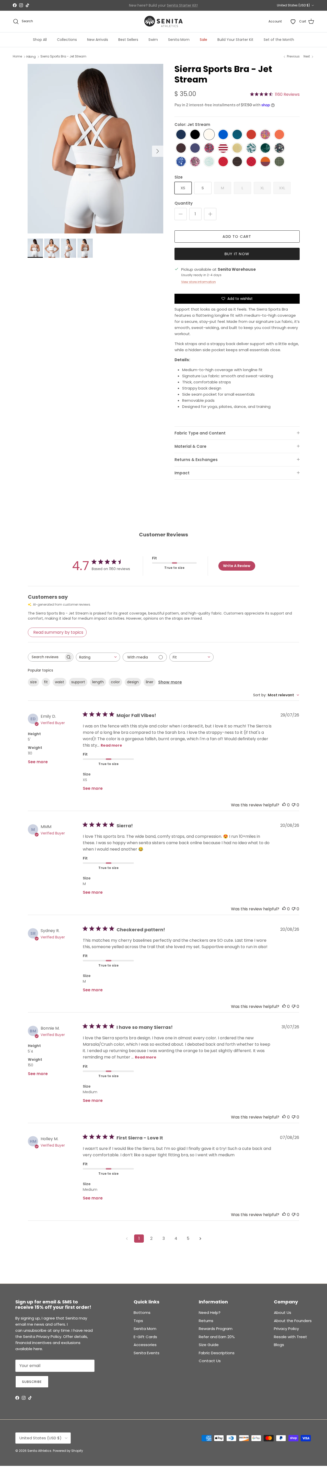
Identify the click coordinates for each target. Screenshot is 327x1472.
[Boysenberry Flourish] (195, 162)
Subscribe (32, 1381)
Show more (170, 682)
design (133, 682)
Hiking (31, 56)
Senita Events (146, 1353)
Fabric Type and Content (200, 433)
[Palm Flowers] (251, 148)
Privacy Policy (286, 1328)
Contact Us (210, 1360)
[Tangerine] (279, 134)
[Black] (195, 134)
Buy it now (237, 253)
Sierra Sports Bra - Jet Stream (63, 56)
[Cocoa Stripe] (237, 162)
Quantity (183, 203)
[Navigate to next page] (200, 1238)
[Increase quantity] (210, 214)
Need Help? (209, 1312)
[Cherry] (251, 134)
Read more (111, 745)
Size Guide (209, 1344)
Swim (153, 39)
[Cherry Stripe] (223, 148)
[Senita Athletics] (163, 21)
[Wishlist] (293, 21)
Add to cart (237, 236)
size (33, 682)
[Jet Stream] (209, 134)
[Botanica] (279, 148)
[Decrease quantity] (180, 214)
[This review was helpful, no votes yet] (284, 805)
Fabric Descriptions (217, 1353)
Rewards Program (215, 1328)
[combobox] (98, 657)
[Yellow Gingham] (237, 148)
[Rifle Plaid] (279, 162)
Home (17, 56)
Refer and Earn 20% (217, 1336)
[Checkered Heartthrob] (251, 162)
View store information (198, 282)
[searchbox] (46, 657)
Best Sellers (128, 39)
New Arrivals (97, 39)
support (78, 682)
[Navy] (181, 134)
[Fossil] (181, 148)
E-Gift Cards (145, 1336)
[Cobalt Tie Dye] (181, 162)
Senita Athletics (39, 1451)
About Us (282, 1312)
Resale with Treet (290, 1336)
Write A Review (236, 565)
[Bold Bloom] (209, 148)
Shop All (40, 39)
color (115, 682)
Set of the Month (279, 39)
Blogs (279, 1344)
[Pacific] (237, 134)
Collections (67, 39)
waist (59, 682)
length (98, 682)
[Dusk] (195, 148)
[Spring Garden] (265, 134)
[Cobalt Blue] (223, 134)
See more (38, 762)
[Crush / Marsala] (265, 162)
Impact (182, 473)
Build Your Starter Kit (235, 39)
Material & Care (190, 446)
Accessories (145, 1344)
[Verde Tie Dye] (265, 148)
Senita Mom (179, 39)
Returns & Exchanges (196, 459)
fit (46, 682)
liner (149, 682)
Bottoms (142, 1312)
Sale (203, 39)
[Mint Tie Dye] (209, 162)
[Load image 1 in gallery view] (95, 148)
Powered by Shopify (68, 1451)
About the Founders (293, 1320)
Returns (206, 1320)
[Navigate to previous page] (127, 1238)
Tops (138, 1320)
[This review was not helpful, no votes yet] (293, 805)
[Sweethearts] (223, 162)
